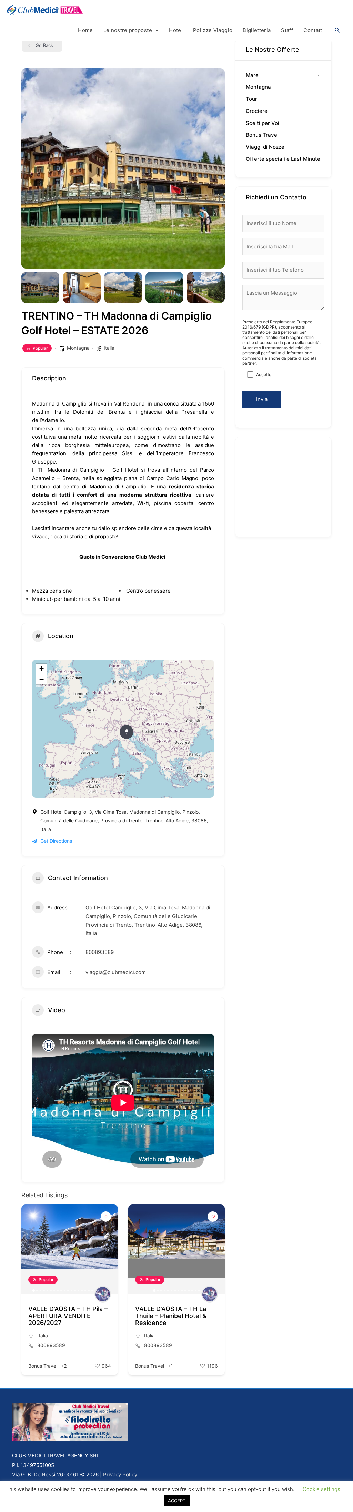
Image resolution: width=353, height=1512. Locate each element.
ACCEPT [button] (176, 1500)
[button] (337, 30)
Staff (287, 30)
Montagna (78, 348)
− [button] (41, 679)
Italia (109, 348)
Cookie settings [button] (321, 1489)
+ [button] (41, 668)
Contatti (313, 30)
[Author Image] (102, 1294)
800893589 (99, 952)
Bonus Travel (42, 1366)
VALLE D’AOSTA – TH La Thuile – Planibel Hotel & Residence (64, 1315)
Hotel (176, 30)
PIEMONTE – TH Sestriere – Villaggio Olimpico (176, 1312)
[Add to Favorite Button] (106, 1216)
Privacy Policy (120, 1474)
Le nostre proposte (127, 30)
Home (85, 30)
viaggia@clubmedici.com (115, 972)
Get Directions (56, 841)
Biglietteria (257, 30)
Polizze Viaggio (212, 30)
